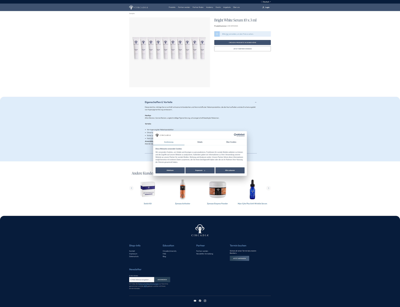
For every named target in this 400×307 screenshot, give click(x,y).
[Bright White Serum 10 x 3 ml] (169, 52)
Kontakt (132, 251)
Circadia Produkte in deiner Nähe (242, 42)
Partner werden (202, 251)
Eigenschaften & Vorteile (158, 102)
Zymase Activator (182, 203)
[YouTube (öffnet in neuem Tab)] (195, 300)
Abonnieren (162, 279)
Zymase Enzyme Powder (217, 203)
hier (227, 34)
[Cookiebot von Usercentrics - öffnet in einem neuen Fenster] (235, 135)
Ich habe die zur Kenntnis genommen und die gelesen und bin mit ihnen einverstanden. (148, 286)
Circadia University (169, 251)
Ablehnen (170, 170)
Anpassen (198, 170)
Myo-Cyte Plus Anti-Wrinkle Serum (252, 203)
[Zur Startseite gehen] (138, 7)
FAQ (164, 254)
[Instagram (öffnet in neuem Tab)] (205, 300)
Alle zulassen (230, 170)
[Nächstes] (268, 188)
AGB (145, 286)
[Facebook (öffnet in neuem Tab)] (200, 300)
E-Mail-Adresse (134, 275)
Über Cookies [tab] (231, 142)
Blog (164, 256)
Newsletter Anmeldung (204, 254)
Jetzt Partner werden (242, 49)
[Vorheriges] (131, 188)
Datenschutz (134, 256)
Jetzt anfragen (239, 258)
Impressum (133, 254)
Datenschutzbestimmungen (148, 284)
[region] (169, 52)
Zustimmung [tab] (168, 142)
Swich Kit (148, 203)
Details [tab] (200, 142)
